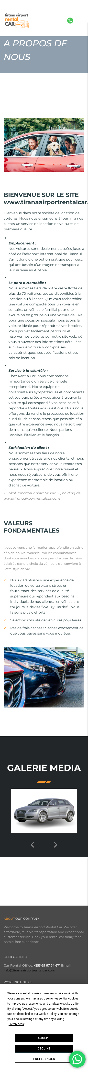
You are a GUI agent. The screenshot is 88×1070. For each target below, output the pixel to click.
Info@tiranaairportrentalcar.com (29, 970)
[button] (41, 842)
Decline (43, 1048)
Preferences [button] (16, 1024)
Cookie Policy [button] (47, 1014)
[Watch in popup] (44, 811)
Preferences (44, 1059)
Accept (44, 1038)
